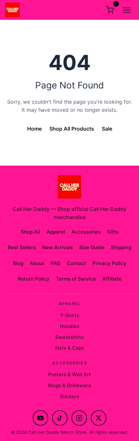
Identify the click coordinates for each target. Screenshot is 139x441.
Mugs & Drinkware (69, 385)
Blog (18, 263)
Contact (76, 263)
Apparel (56, 232)
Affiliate (112, 279)
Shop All (30, 232)
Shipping (121, 247)
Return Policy (33, 279)
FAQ (55, 263)
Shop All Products (71, 128)
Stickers (69, 396)
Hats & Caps (69, 348)
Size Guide (91, 247)
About (37, 263)
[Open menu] (127, 10)
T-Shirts (69, 315)
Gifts (113, 232)
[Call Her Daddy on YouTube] (40, 418)
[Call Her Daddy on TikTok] (60, 418)
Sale (107, 128)
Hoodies (69, 326)
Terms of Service (76, 279)
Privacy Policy (109, 263)
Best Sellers (22, 247)
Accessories (86, 232)
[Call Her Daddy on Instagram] (79, 418)
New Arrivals (57, 247)
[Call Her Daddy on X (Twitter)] (98, 418)
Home (34, 128)
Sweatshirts (69, 337)
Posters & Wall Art (69, 374)
